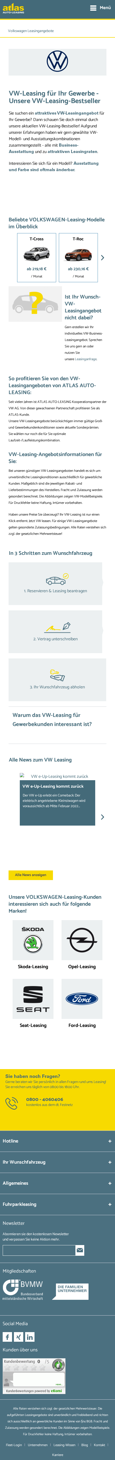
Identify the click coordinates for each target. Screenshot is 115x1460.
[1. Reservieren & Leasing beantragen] (57, 583)
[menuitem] (100, 8)
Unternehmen (38, 1445)
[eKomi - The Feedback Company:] (57, 1376)
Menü (105, 7)
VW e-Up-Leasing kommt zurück (52, 786)
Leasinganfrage (86, 359)
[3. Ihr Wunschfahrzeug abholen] (57, 679)
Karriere (57, 1455)
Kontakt (99, 1445)
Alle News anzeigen (30, 875)
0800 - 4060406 (44, 1100)
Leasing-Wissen (64, 1445)
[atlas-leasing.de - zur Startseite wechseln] (13, 11)
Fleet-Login (14, 1445)
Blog (84, 1445)
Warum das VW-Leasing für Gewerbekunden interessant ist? (52, 720)
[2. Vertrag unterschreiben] (57, 631)
